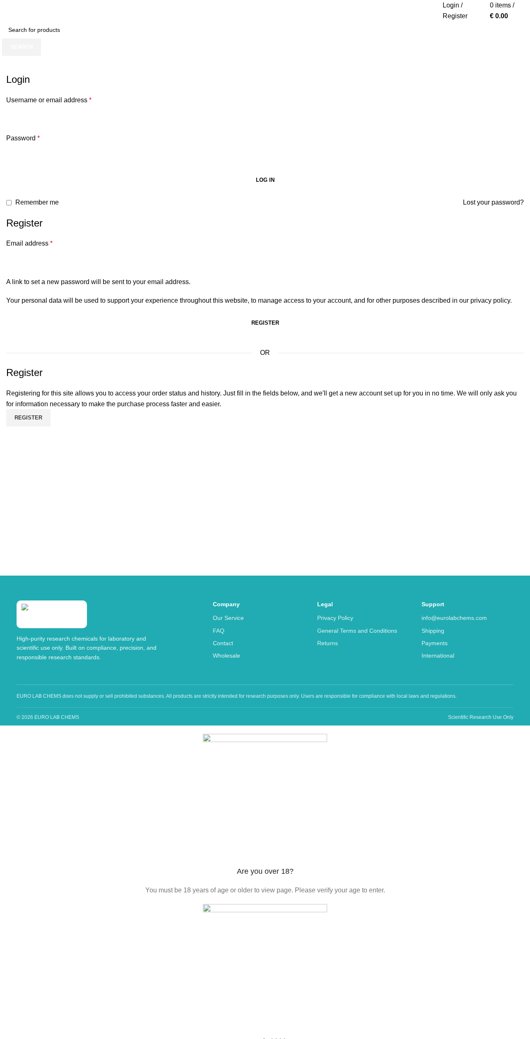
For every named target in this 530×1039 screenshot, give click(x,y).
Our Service (228, 618)
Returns (327, 643)
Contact (223, 643)
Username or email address (49, 100)
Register (265, 323)
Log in (265, 180)
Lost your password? (493, 202)
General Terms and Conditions (357, 630)
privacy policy (490, 300)
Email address (29, 243)
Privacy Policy (335, 618)
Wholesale (226, 655)
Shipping (433, 630)
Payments (435, 643)
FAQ (218, 630)
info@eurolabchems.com (454, 618)
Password (23, 138)
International (438, 655)
